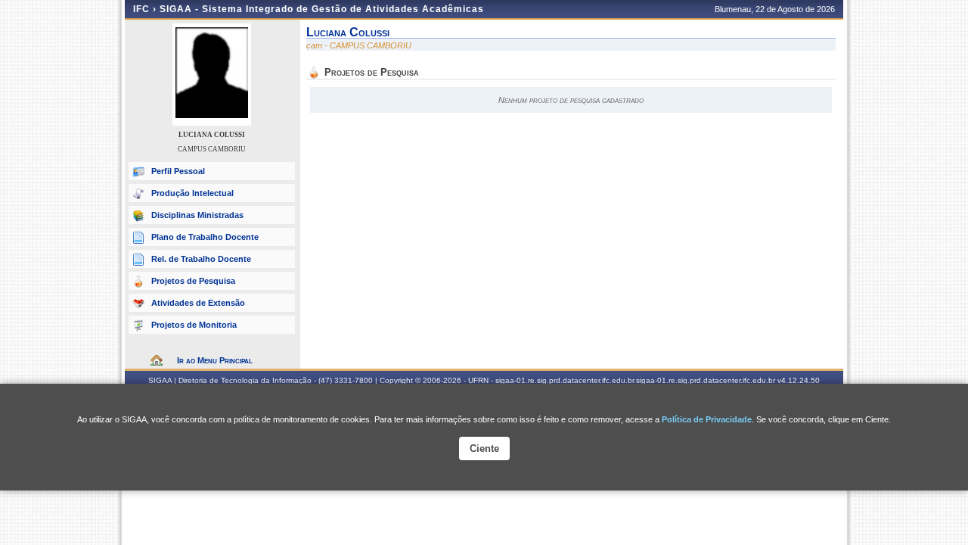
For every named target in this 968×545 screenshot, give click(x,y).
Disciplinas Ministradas (197, 215)
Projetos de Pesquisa (193, 280)
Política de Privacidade (707, 419)
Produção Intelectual (192, 193)
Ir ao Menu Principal (215, 360)
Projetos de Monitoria (194, 324)
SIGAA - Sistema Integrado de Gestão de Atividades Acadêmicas (322, 9)
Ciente (484, 448)
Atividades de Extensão (198, 302)
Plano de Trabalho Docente (205, 236)
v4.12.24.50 (798, 380)
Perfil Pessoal (178, 171)
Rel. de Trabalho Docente (201, 258)
